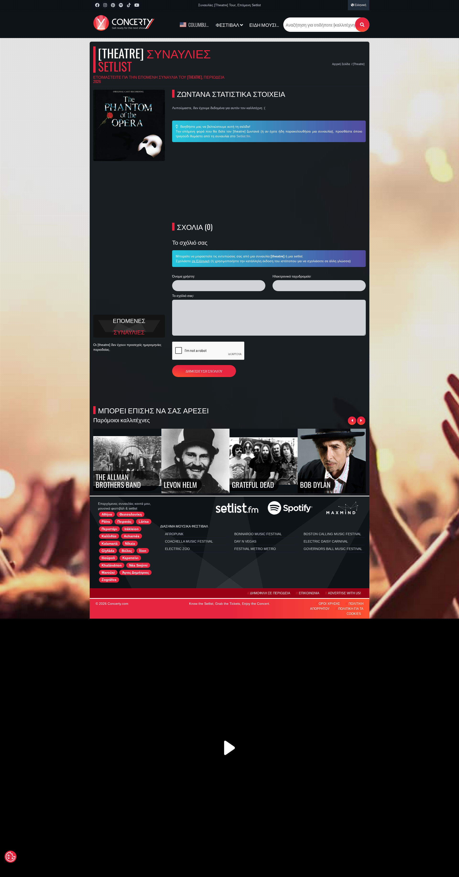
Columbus (198, 24)
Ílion (142, 551)
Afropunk (174, 534)
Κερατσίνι (130, 558)
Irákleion (132, 529)
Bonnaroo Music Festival (258, 534)
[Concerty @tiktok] (128, 5)
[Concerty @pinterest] (112, 5)
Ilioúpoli (108, 558)
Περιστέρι (109, 529)
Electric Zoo (177, 549)
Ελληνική (360, 5)
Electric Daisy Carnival (326, 541)
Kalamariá (110, 543)
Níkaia (130, 543)
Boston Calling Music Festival (332, 534)
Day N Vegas (245, 541)
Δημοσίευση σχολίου (204, 370)
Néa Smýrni (138, 565)
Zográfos (109, 580)
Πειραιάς (124, 521)
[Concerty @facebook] (97, 5)
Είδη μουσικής (265, 24)
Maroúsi (108, 572)
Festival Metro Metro (255, 549)
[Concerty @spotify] (120, 5)
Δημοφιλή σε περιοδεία (270, 593)
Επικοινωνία (309, 593)
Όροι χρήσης (329, 603)
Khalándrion (112, 565)
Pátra (106, 521)
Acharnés (131, 536)
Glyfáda (108, 551)
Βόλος (127, 551)
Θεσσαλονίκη (131, 514)
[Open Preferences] (10, 857)
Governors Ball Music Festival (333, 549)
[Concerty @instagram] (105, 5)
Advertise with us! (344, 593)
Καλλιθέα (109, 536)
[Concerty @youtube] (136, 5)
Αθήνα (107, 514)
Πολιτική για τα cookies (350, 611)
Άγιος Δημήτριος (135, 572)
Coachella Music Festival (189, 541)
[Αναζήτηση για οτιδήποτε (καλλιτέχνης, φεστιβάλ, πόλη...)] (362, 24)
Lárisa (144, 521)
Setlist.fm (243, 136)
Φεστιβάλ (228, 24)
